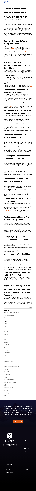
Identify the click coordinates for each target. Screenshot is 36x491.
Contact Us (18, 421)
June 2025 (5, 337)
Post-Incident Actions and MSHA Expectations (12, 312)
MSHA (5, 385)
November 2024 (6, 349)
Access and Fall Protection (8, 361)
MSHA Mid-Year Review (8, 318)
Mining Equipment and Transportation (10, 382)
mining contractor (7, 380)
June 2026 (5, 323)
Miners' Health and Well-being (9, 379)
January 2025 (6, 345)
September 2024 (7, 352)
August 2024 (6, 353)
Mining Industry (6, 384)
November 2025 (6, 329)
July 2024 (5, 355)
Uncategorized (6, 392)
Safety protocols (6, 210)
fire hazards (13, 48)
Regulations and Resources (8, 387)
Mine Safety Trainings (7, 377)
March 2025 (6, 342)
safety (31, 86)
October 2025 (6, 331)
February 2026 (6, 324)
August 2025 (6, 334)
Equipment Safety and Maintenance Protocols (12, 366)
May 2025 (5, 339)
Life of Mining (6, 376)
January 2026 (6, 326)
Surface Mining (6, 390)
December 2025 (6, 328)
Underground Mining (7, 393)
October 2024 (6, 350)
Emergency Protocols (7, 364)
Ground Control (6, 371)
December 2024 (6, 347)
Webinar (5, 395)
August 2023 (6, 357)
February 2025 (6, 344)
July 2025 (5, 336)
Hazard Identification (7, 372)
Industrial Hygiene (7, 374)
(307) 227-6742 (26, 463)
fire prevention (10, 106)
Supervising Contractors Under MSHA (10, 317)
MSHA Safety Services (8, 19)
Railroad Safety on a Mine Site (9, 315)
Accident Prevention (7, 363)
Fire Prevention (19, 19)
